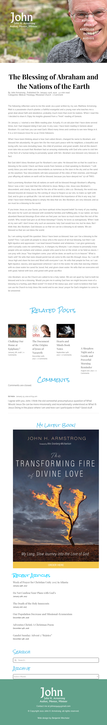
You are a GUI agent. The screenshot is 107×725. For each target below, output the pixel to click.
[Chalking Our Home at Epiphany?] (17, 325)
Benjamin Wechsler (61, 718)
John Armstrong (18, 92)
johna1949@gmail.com (60, 706)
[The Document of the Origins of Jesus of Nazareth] (41, 325)
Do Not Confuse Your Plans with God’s (34, 593)
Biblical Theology (27, 95)
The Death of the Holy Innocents (31, 603)
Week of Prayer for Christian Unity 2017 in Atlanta (40, 582)
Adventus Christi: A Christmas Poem (33, 624)
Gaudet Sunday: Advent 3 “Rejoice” (32, 635)
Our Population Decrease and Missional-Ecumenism (42, 614)
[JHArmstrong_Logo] (53, 685)
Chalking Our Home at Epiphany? (15, 345)
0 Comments (42, 359)
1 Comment (58, 95)
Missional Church (43, 95)
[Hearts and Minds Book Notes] (66, 325)
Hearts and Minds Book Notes (63, 345)
